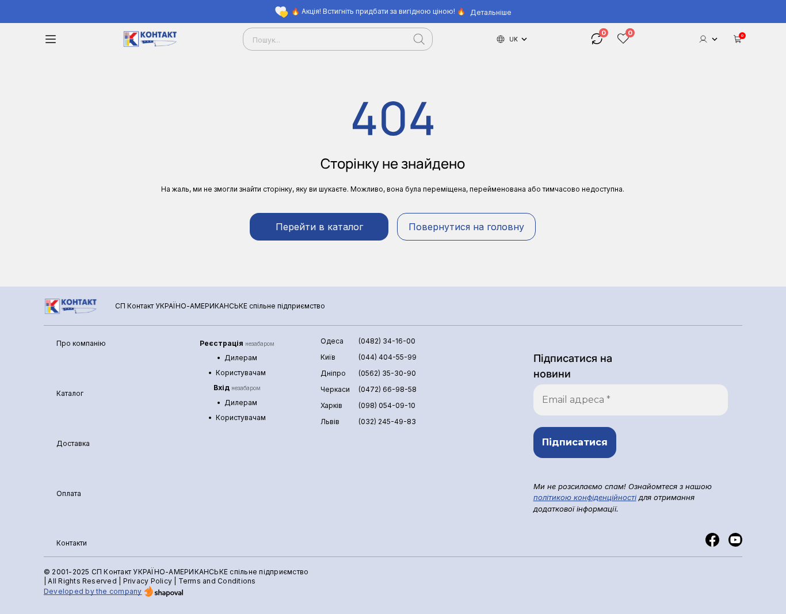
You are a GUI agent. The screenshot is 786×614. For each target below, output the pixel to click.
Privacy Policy (147, 581)
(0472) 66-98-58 (387, 389)
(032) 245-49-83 (387, 421)
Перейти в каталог (319, 226)
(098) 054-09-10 (386, 405)
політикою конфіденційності (584, 497)
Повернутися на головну (466, 226)
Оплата (68, 493)
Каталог (69, 393)
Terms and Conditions (217, 581)
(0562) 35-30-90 (387, 373)
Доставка (73, 443)
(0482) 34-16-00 (386, 341)
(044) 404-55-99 (387, 357)
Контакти (71, 543)
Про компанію (81, 343)
